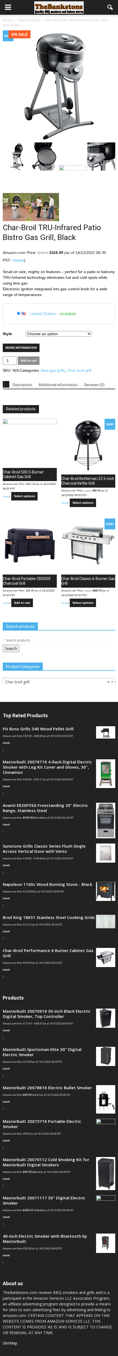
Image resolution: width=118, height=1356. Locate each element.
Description (22, 385)
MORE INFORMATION (21, 347)
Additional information (58, 385)
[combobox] (59, 682)
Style (7, 334)
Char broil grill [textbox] (57, 681)
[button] (110, 7)
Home (7, 20)
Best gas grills (53, 370)
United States (43, 313)
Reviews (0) (94, 385)
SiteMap (10, 1343)
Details (18, 260)
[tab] (6, 384)
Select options (24, 496)
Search (11, 648)
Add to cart (29, 360)
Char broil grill (29, 20)
